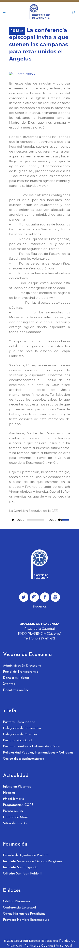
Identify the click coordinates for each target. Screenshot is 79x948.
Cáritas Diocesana (16, 901)
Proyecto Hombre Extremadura (26, 920)
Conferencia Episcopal (19, 907)
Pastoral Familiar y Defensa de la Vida (31, 746)
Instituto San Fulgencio (20, 867)
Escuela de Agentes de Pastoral (26, 855)
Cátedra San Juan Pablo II (22, 873)
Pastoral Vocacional (17, 740)
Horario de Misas (15, 817)
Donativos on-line (16, 690)
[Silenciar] (60, 519)
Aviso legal (64, 945)
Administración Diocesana (22, 665)
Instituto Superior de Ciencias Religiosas (32, 861)
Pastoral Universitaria (19, 722)
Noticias (9, 792)
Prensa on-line (13, 811)
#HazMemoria (13, 799)
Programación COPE (18, 805)
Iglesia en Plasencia (17, 786)
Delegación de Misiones (20, 734)
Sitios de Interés (15, 823)
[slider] (66, 519)
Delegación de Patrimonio (22, 728)
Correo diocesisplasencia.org (23, 758)
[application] (39, 521)
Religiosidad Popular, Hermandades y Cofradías (38, 752)
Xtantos (9, 684)
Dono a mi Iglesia (16, 678)
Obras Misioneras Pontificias (24, 913)
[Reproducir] (13, 519)
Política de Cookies (38, 945)
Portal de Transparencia (20, 671)
